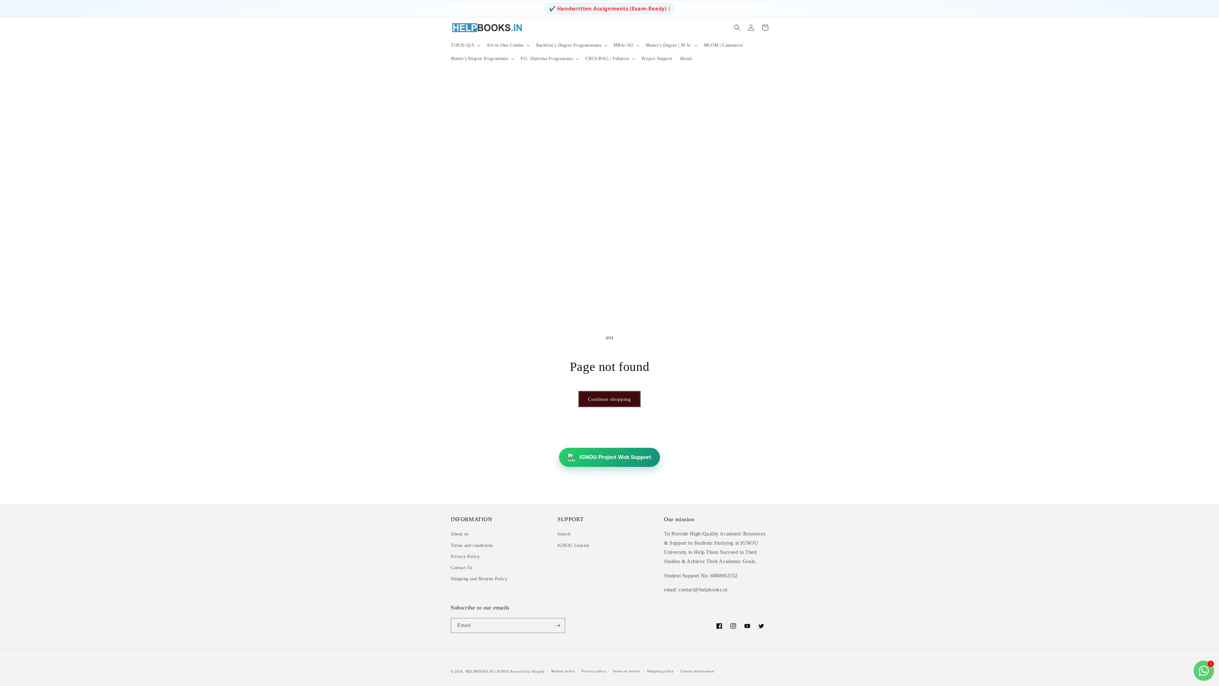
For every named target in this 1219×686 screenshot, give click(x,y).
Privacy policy (594, 671)
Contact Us (461, 567)
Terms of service (626, 671)
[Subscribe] (558, 625)
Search (564, 534)
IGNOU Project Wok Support (615, 457)
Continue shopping (609, 399)
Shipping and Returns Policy (479, 578)
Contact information (697, 671)
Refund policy (563, 671)
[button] (465, 45)
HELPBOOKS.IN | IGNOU (488, 671)
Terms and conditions (472, 545)
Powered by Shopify (527, 671)
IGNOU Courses (573, 545)
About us (460, 534)
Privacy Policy (465, 556)
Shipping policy (660, 671)
